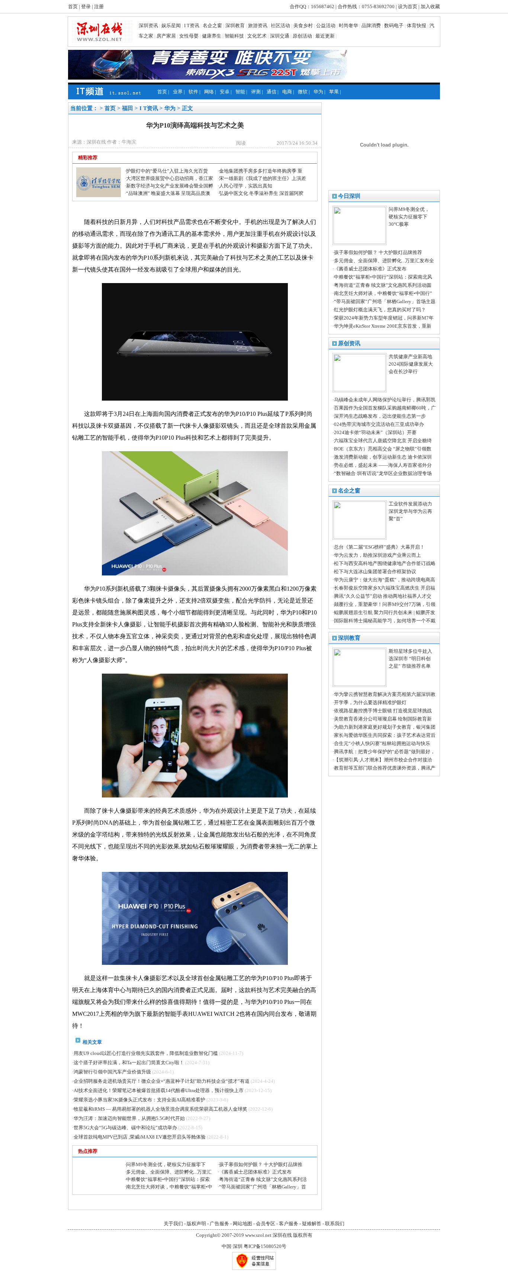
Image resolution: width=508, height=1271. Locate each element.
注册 (99, 6)
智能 (240, 91)
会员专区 (265, 1223)
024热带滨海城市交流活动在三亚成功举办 (379, 424)
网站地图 (242, 1223)
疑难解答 (311, 1223)
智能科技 (234, 36)
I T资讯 (191, 25)
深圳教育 (235, 25)
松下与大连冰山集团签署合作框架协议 (375, 571)
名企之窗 (212, 25)
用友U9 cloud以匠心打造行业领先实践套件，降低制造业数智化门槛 (146, 1053)
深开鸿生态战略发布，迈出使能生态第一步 (380, 416)
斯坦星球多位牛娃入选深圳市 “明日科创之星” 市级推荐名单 (410, 658)
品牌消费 (371, 25)
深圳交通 (279, 36)
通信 (271, 91)
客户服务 (288, 1223)
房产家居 (166, 36)
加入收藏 (430, 6)
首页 (73, 6)
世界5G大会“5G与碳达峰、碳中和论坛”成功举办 (125, 1127)
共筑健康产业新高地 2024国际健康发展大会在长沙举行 (411, 364)
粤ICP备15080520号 (265, 1246)
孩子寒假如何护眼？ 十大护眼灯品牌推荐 (378, 252)
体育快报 (416, 25)
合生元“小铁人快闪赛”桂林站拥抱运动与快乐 (382, 743)
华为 (318, 91)
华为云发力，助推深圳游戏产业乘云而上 (377, 555)
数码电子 (393, 25)
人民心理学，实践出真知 (245, 186)
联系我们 (334, 1223)
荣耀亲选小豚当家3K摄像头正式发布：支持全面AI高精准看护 (139, 1100)
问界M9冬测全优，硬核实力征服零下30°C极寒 (409, 216)
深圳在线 (282, 1235)
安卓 (224, 91)
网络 (209, 91)
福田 (127, 108)
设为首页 (407, 6)
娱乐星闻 (171, 25)
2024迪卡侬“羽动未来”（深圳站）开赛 (375, 432)
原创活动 (302, 36)
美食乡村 (303, 25)
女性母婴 (189, 36)
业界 (178, 91)
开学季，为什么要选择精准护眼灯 (370, 702)
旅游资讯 (257, 25)
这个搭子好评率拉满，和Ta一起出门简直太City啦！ (129, 1062)
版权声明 (196, 1223)
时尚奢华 (348, 25)
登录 (86, 6)
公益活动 (325, 25)
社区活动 (280, 25)
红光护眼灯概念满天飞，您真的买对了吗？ (380, 309)
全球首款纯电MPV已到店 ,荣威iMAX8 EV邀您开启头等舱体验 (140, 1137)
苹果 (334, 91)
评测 (256, 91)
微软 (303, 91)
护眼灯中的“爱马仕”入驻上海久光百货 (167, 171)
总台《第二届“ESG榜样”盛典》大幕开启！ (379, 547)
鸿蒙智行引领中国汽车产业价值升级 (112, 1072)
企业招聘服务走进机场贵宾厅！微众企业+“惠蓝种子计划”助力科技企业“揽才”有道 (162, 1081)
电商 (287, 91)
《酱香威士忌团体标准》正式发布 (370, 269)
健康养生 (211, 36)
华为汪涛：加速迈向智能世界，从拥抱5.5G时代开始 (129, 1118)
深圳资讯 (148, 25)
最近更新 (325, 36)
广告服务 (219, 1223)
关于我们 (173, 1223)
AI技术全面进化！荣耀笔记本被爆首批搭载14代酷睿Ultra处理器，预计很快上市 (159, 1090)
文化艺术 (257, 36)
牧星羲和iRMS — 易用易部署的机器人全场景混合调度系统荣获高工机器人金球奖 (160, 1109)
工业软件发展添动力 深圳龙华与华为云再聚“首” (410, 511)
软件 (193, 91)
